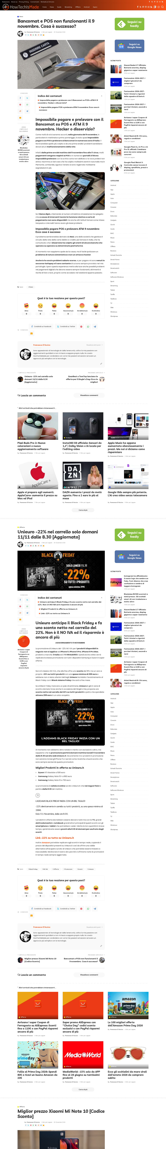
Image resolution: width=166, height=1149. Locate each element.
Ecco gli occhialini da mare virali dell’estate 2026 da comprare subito (127, 1074)
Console (113, 207)
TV (111, 303)
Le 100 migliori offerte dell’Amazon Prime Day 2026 (125, 1024)
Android (113, 185)
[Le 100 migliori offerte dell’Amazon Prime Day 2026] (128, 1005)
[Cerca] (162, 7)
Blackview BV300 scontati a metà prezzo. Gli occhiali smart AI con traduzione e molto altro (24, 154)
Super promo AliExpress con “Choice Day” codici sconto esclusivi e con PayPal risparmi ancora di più (81, 1027)
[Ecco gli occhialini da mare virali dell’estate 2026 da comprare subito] (128, 1055)
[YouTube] (160, 2)
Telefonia (113, 299)
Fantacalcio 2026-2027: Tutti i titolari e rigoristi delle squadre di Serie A (134, 93)
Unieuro (91, 869)
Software (113, 273)
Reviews (113, 251)
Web (111, 307)
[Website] (101, 363)
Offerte (112, 246)
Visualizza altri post (94, 345)
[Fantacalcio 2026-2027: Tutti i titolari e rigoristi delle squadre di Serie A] (116, 95)
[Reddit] (38, 35)
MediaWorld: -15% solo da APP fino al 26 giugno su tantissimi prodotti (81, 1074)
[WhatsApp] (33, 35)
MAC (112, 233)
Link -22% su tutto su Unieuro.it (55, 613)
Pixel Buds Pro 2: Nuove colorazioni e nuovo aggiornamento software (33, 446)
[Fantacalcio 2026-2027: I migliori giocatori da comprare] (116, 82)
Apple (112, 194)
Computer (114, 203)
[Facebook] (149, 2)
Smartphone (114, 264)
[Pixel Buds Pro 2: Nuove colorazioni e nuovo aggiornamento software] (38, 426)
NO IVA (45, 869)
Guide (112, 229)
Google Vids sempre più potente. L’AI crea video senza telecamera (127, 494)
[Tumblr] (36, 35)
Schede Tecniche (116, 255)
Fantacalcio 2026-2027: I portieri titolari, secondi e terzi (135, 106)
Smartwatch (114, 268)
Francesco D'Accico (33, 32)
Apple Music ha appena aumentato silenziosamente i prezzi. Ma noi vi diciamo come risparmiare (126, 447)
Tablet (112, 290)
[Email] (43, 35)
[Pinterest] (154, 2)
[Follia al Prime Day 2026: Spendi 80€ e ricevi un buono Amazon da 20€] (38, 1055)
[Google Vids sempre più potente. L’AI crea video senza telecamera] (128, 475)
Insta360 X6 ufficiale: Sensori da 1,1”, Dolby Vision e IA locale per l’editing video (82, 446)
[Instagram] (157, 2)
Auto (112, 198)
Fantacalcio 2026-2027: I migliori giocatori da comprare (134, 80)
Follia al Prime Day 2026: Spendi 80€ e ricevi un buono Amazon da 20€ (37, 1074)
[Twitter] (152, 2)
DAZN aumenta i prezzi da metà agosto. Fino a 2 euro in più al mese (82, 495)
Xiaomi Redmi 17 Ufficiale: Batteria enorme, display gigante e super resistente (135, 67)
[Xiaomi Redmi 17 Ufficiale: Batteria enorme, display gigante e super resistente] (116, 69)
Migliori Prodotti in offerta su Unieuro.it (59, 609)
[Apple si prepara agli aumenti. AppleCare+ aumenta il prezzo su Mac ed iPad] (38, 475)
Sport (112, 281)
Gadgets (113, 220)
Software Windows (117, 277)
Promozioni (68, 869)
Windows (113, 312)
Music (112, 238)
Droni (112, 211)
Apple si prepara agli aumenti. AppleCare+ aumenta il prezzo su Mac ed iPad (37, 495)
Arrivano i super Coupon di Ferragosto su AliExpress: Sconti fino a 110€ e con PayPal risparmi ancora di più (135, 122)
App (111, 190)
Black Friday (33, 869)
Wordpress (114, 316)
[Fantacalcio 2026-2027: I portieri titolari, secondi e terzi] (116, 108)
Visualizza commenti (89, 395)
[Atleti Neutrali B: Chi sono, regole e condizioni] (116, 138)
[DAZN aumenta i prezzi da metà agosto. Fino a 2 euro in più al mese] (83, 475)
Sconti (80, 869)
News (21, 16)
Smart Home (114, 260)
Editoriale (113, 216)
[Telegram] (41, 35)
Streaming (114, 286)
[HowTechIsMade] (20, 7)
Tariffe (112, 294)
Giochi (112, 225)
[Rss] (162, 2)
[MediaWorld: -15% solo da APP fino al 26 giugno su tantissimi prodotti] (83, 1055)
